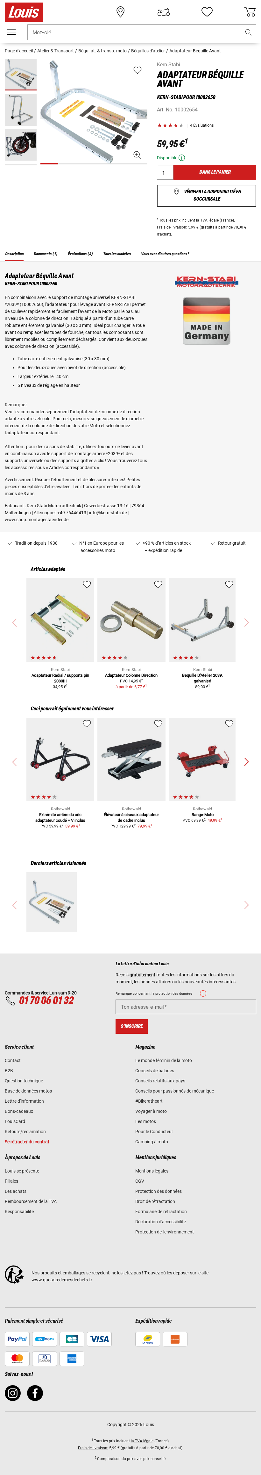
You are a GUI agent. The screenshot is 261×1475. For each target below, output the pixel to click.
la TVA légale (207, 220)
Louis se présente (22, 1170)
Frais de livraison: (172, 227)
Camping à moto (151, 1141)
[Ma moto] (163, 12)
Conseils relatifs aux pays (160, 1080)
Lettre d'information (24, 1101)
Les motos (145, 1121)
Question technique (24, 1080)
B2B (9, 1070)
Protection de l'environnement (164, 1231)
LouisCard (15, 1121)
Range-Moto (203, 814)
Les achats (15, 1191)
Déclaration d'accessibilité (160, 1221)
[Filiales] (120, 12)
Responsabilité (19, 1211)
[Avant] (142, 114)
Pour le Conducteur (154, 1131)
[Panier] (249, 12)
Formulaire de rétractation (161, 1211)
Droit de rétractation (155, 1201)
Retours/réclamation (25, 1131)
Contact (13, 1060)
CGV (139, 1181)
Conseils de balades (154, 1070)
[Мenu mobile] (11, 32)
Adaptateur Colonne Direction (131, 675)
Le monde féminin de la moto (163, 1060)
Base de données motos (28, 1090)
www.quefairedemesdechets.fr (62, 1279)
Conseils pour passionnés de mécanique (174, 1090)
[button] (248, 32)
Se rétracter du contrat (27, 1141)
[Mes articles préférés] (207, 12)
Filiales (11, 1181)
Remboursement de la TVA (31, 1201)
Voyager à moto (151, 1111)
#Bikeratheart (149, 1101)
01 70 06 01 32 (46, 1000)
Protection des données (158, 1191)
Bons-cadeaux (19, 1111)
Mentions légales (151, 1170)
